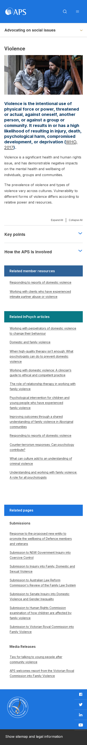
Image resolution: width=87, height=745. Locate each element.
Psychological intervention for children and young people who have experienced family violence (39, 403)
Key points (14, 234)
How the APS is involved (28, 252)
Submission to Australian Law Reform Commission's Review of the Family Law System (43, 582)
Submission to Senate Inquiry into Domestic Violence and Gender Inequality (39, 596)
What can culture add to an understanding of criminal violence (41, 461)
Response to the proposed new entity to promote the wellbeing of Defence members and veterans (41, 539)
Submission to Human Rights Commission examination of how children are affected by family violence (41, 613)
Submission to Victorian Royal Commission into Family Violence (42, 629)
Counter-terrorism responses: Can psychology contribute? (42, 447)
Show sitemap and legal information (34, 736)
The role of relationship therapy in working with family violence (43, 386)
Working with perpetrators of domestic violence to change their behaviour (43, 330)
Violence (12, 30)
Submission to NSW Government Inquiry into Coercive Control (40, 555)
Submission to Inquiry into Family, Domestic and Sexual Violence (42, 568)
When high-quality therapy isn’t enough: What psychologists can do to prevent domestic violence (41, 356)
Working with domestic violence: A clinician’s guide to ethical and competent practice (40, 372)
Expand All (57, 220)
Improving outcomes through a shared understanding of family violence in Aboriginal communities (41, 422)
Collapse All (76, 220)
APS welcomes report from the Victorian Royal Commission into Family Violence (42, 673)
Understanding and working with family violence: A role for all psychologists (43, 474)
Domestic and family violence (30, 342)
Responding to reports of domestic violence (40, 282)
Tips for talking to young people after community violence (36, 659)
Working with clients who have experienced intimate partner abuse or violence (40, 294)
